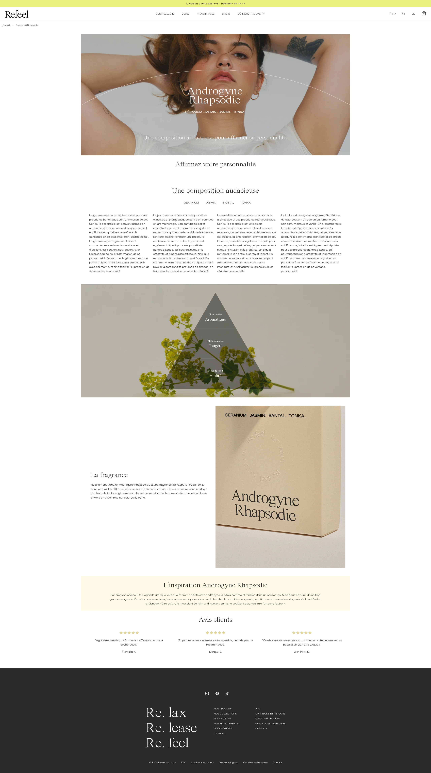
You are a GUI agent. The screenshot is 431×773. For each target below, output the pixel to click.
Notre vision (222, 718)
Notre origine (223, 728)
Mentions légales (267, 718)
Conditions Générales (270, 723)
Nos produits (223, 708)
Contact (261, 728)
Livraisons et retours (270, 713)
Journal (219, 733)
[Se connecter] (413, 14)
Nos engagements (226, 723)
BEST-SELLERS (165, 13)
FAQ (257, 708)
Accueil (6, 25)
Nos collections (225, 713)
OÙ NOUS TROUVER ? (251, 13)
